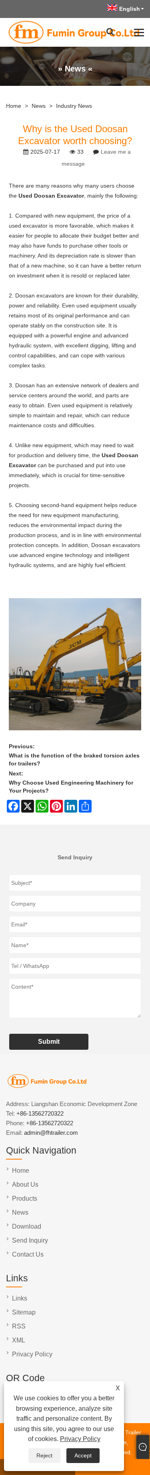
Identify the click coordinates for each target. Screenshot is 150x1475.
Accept (83, 1455)
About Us (25, 1184)
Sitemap (24, 1312)
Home (13, 106)
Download (26, 1226)
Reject (44, 1455)
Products (24, 1198)
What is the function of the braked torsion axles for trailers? (74, 759)
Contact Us (28, 1254)
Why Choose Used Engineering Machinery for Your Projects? (71, 786)
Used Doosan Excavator (51, 195)
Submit (49, 1041)
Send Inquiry (30, 1240)
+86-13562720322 (40, 1113)
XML (18, 1340)
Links (19, 1298)
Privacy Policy (80, 1438)
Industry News (74, 106)
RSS (19, 1326)
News (39, 106)
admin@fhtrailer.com (51, 1132)
